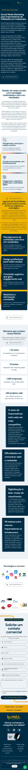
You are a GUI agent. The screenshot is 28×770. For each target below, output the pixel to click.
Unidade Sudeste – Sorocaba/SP (14, 707)
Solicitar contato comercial (15, 697)
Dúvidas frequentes (7, 751)
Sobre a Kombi (20, 744)
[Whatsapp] (25, 767)
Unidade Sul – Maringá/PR (14, 710)
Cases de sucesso (7, 749)
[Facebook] (19, 730)
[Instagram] (8, 730)
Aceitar (14, 766)
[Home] (5, 3)
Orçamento (20, 749)
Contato (7, 753)
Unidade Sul (7, 746)
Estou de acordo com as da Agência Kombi (15, 692)
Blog (20, 751)
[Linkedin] (14, 730)
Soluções (20, 746)
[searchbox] (15, 675)
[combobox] (14, 674)
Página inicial (7, 744)
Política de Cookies (18, 763)
